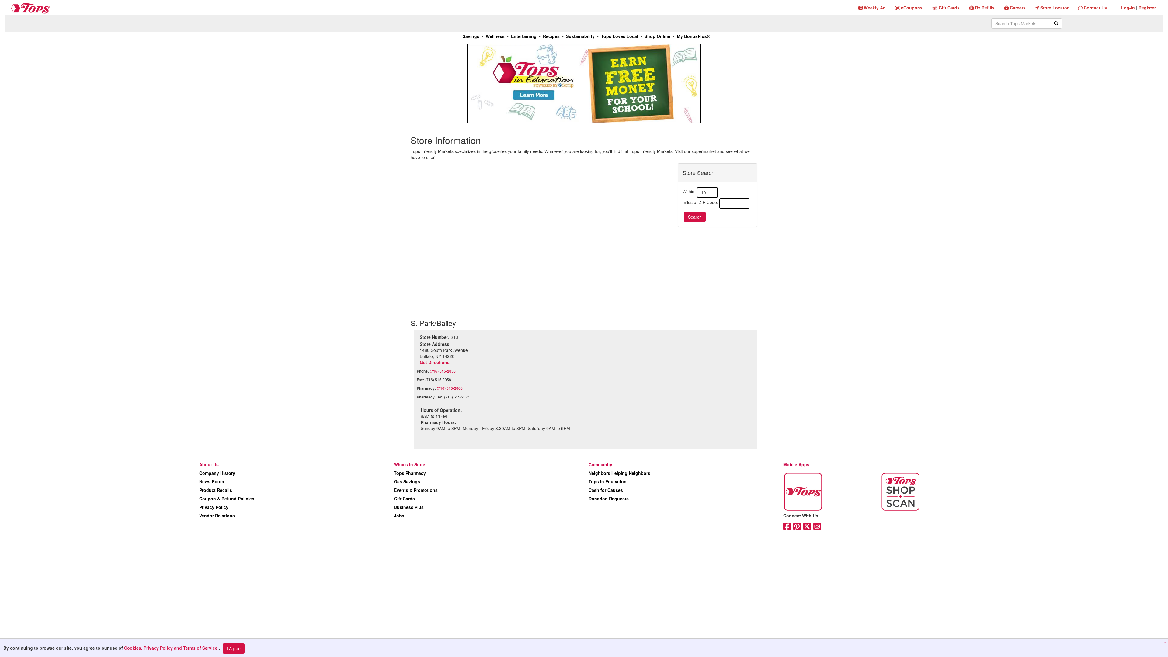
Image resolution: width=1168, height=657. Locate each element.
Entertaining (524, 36)
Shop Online (657, 36)
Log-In (1128, 8)
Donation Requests (609, 498)
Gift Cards (404, 498)
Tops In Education (608, 481)
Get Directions (435, 362)
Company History (217, 473)
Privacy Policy (213, 507)
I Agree (234, 648)
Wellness (495, 36)
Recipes (551, 36)
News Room (211, 481)
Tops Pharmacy (410, 473)
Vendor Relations (217, 516)
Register (1147, 8)
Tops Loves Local (619, 36)
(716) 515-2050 (443, 371)
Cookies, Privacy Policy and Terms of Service (171, 648)
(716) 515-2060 (450, 388)
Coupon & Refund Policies (226, 498)
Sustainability (580, 36)
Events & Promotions (416, 490)
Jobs (399, 516)
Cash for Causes (606, 490)
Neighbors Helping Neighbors (619, 473)
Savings (471, 36)
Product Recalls (215, 490)
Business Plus (409, 507)
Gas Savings (407, 481)
